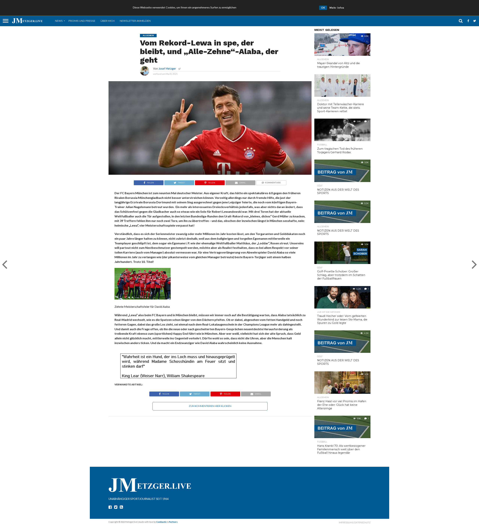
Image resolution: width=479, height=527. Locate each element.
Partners (173, 522)
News (59, 20)
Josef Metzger (167, 68)
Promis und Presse (81, 20)
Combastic (161, 522)
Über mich (107, 20)
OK (323, 7)
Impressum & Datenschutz (354, 522)
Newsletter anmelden (135, 20)
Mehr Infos (336, 7)
